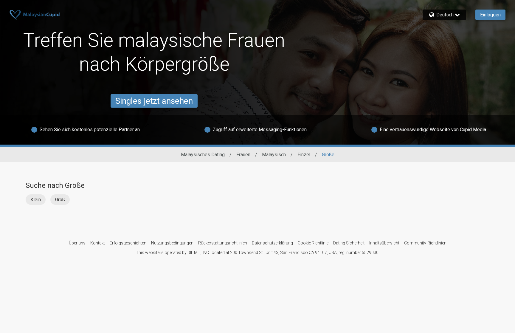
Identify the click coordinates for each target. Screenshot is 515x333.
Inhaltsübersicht (384, 243)
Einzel (303, 154)
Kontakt (97, 243)
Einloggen (490, 15)
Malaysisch (274, 154)
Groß (60, 199)
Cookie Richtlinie (313, 243)
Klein (35, 199)
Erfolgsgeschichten (128, 243)
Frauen (243, 154)
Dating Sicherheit (348, 243)
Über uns (77, 243)
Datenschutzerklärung (272, 243)
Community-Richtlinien (425, 243)
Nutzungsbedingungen (172, 243)
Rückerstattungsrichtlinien (222, 243)
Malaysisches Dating (203, 154)
